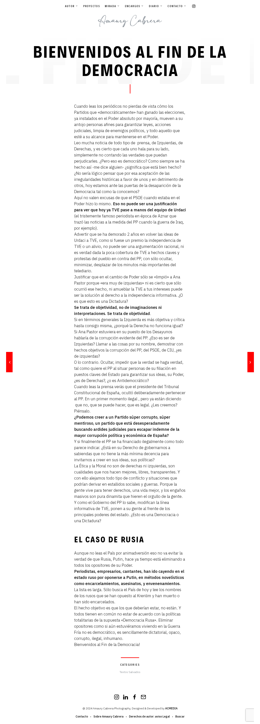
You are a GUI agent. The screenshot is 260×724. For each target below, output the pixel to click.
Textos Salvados (130, 672)
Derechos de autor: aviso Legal (149, 716)
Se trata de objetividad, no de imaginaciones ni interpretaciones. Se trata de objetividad (118, 310)
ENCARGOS (132, 6)
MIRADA (110, 6)
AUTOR (70, 6)
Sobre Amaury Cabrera (108, 716)
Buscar (180, 716)
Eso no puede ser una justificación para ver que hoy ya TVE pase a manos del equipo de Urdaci (130, 207)
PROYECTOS (91, 6)
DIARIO (154, 6)
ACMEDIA (171, 708)
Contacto (175, 6)
